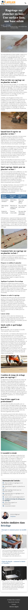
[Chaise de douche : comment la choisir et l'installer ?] (14, 573)
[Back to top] (24, 606)
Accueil (2, 25)
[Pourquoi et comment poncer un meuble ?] (14, 542)
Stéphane (13, 516)
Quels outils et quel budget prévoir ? (14, 497)
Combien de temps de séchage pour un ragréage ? (14, 499)
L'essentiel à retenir (9, 506)
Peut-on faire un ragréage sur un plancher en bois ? (13, 483)
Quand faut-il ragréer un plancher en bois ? (14, 487)
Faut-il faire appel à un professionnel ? (10, 503)
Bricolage (8, 25)
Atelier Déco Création (14, 600)
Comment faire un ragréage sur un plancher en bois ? (13, 494)
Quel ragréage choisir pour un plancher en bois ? (12, 490)
